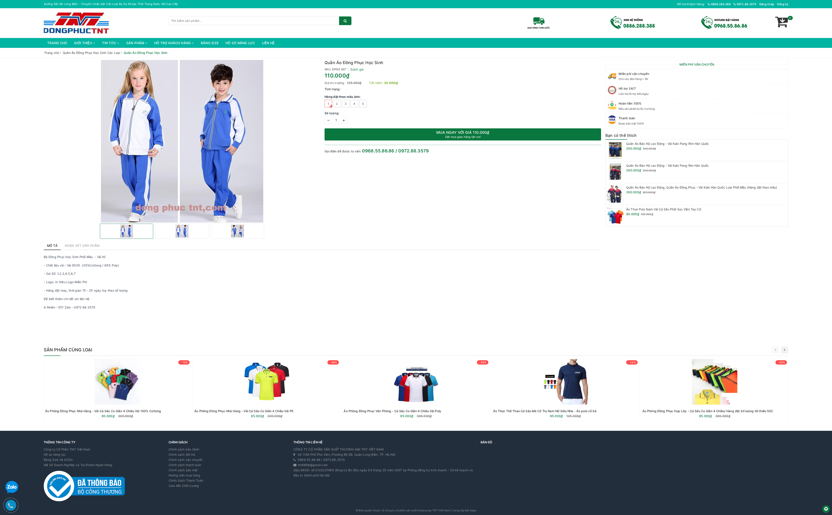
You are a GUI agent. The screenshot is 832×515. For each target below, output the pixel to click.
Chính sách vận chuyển (186, 460)
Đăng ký (782, 4)
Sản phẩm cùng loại (68, 349)
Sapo (473, 510)
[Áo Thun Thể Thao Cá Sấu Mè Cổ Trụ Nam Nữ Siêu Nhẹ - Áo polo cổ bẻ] (565, 390)
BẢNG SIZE (210, 43)
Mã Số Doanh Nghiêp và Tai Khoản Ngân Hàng (78, 465)
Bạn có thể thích (621, 135)
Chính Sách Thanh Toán (186, 480)
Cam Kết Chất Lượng (184, 486)
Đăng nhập (766, 4)
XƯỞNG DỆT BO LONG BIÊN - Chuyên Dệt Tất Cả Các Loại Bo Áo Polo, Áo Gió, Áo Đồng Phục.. (110, 4)
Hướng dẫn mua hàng (184, 475)
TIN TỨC (109, 43)
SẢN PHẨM (135, 43)
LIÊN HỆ (268, 43)
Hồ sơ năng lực (55, 454)
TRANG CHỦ (57, 43)
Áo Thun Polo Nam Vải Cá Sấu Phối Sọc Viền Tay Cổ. (664, 209)
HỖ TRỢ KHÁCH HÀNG (173, 43)
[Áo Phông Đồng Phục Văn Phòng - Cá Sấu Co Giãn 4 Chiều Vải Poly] (416, 390)
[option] (182, 141)
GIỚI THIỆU (83, 43)
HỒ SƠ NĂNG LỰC (240, 43)
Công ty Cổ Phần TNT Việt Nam (67, 449)
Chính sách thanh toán (185, 465)
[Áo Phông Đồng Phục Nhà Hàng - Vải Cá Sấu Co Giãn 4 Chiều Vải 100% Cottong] (117, 390)
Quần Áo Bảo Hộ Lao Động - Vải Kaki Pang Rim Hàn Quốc (667, 165)
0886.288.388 (720, 4)
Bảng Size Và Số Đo (58, 460)
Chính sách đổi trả (182, 454)
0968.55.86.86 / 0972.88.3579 (395, 150)
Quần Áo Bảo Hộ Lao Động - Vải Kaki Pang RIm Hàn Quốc (667, 143)
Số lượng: (332, 113)
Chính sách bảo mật (183, 470)
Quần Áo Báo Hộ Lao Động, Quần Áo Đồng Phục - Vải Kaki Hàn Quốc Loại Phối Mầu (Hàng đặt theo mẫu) (701, 187)
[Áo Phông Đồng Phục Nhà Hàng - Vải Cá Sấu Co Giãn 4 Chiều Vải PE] (266, 390)
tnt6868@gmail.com (313, 465)
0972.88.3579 (746, 4)
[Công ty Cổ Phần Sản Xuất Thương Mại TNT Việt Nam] (76, 22)
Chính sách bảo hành (184, 449)
